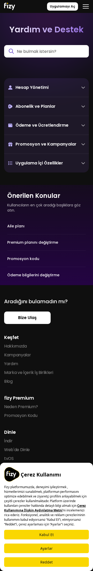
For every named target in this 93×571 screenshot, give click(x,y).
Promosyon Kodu (20, 415)
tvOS (9, 458)
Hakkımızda (15, 346)
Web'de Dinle (17, 450)
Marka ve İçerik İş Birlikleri (28, 372)
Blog (8, 381)
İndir (8, 441)
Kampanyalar (17, 355)
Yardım (11, 364)
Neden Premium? (21, 407)
